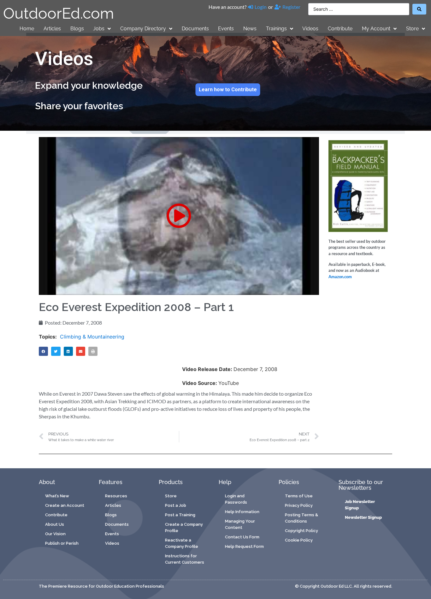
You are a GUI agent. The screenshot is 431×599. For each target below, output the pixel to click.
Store (412, 29)
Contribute (340, 29)
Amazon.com (340, 276)
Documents (195, 29)
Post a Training (180, 514)
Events (226, 29)
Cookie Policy (299, 540)
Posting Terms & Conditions (301, 518)
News (250, 29)
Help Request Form (244, 546)
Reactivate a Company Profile (181, 543)
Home (27, 29)
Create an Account (64, 505)
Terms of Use (299, 496)
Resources (116, 496)
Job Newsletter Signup (360, 504)
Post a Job (175, 505)
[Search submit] (419, 9)
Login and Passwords (236, 499)
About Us (54, 524)
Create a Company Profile (184, 527)
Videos (310, 29)
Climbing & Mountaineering (92, 336)
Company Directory (143, 29)
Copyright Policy (301, 530)
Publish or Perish (62, 543)
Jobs (98, 29)
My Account (376, 29)
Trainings (276, 29)
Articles (52, 29)
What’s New (57, 496)
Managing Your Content (240, 524)
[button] (179, 216)
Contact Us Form (242, 537)
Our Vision (55, 533)
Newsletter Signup (363, 517)
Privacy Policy (299, 505)
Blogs (77, 29)
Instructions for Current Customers (184, 559)
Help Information (242, 511)
